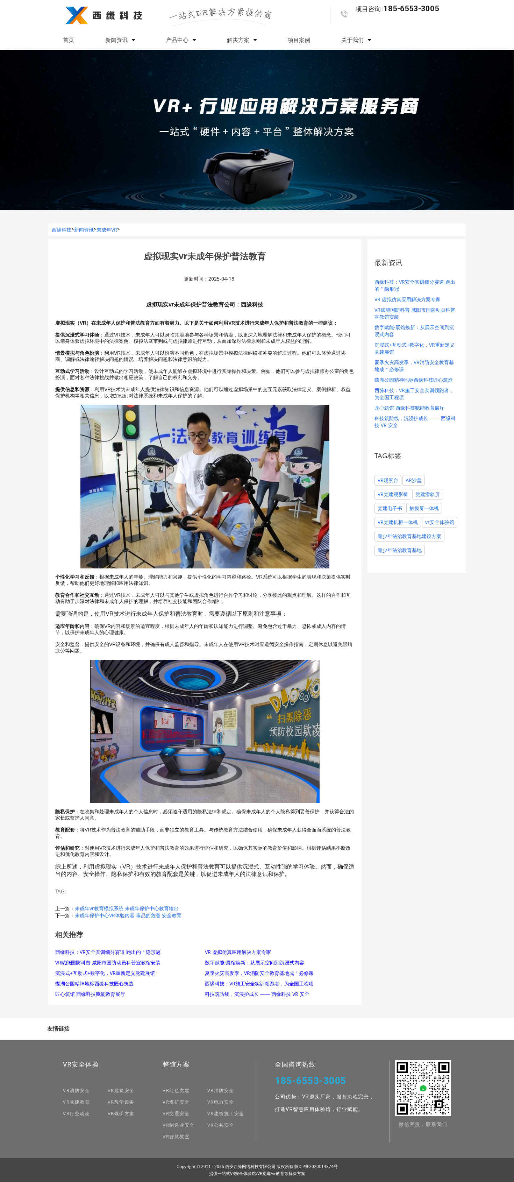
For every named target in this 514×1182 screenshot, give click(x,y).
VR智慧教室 (176, 1136)
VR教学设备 (121, 1102)
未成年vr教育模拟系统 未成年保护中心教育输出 (127, 908)
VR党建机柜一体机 (398, 522)
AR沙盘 (414, 480)
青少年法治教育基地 (400, 550)
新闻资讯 (117, 40)
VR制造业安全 (179, 1125)
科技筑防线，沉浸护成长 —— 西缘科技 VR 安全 (257, 994)
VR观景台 (388, 480)
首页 (68, 40)
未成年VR (107, 229)
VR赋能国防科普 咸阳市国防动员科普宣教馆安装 (107, 962)
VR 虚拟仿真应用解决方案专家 (238, 952)
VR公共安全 (220, 1125)
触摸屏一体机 (424, 508)
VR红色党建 (176, 1090)
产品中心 (178, 40)
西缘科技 (61, 229)
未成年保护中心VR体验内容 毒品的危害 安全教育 (128, 915)
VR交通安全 (176, 1113)
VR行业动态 (76, 1113)
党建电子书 (390, 508)
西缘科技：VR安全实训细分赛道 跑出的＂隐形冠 (107, 952)
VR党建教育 (76, 1102)
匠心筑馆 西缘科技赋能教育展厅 (90, 994)
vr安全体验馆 (439, 522)
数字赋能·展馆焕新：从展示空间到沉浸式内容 (254, 962)
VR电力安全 (220, 1102)
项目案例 (299, 40)
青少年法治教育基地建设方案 (409, 536)
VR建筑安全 (121, 1090)
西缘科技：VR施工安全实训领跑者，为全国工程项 (259, 983)
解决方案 (239, 40)
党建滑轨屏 (427, 494)
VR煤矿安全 (176, 1102)
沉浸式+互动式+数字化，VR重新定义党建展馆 (105, 973)
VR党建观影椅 (393, 494)
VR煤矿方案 (121, 1113)
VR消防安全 (76, 1090)
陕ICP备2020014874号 (316, 1166)
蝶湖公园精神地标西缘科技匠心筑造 (94, 983)
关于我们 (353, 40)
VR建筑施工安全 (225, 1113)
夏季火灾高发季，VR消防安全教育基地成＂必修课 (259, 973)
